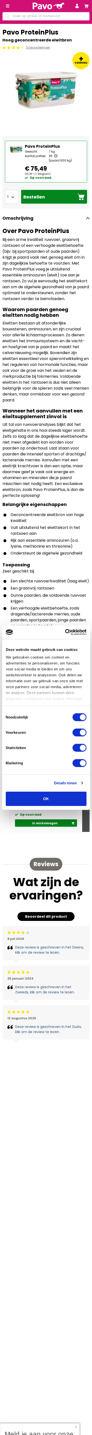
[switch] (79, 732)
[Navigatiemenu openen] (7, 6)
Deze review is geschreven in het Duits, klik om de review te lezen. (48, 1029)
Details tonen (65, 783)
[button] (77, 6)
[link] (86, 6)
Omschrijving (17, 218)
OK (46, 798)
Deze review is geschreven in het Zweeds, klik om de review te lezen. (45, 990)
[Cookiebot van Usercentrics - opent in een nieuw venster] (65, 632)
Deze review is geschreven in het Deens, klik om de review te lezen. (49, 950)
